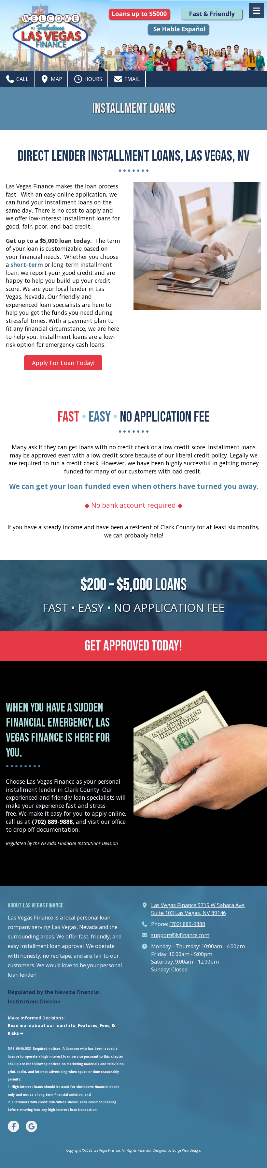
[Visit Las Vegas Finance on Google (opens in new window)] (31, 1126)
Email (131, 79)
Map (55, 79)
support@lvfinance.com (180, 935)
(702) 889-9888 (187, 924)
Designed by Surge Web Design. (177, 1150)
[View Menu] (256, 10)
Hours (92, 79)
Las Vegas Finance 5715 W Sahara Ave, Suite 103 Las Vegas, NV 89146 (198, 909)
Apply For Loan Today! (63, 363)
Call (22, 79)
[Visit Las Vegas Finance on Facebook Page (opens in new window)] (13, 1126)
